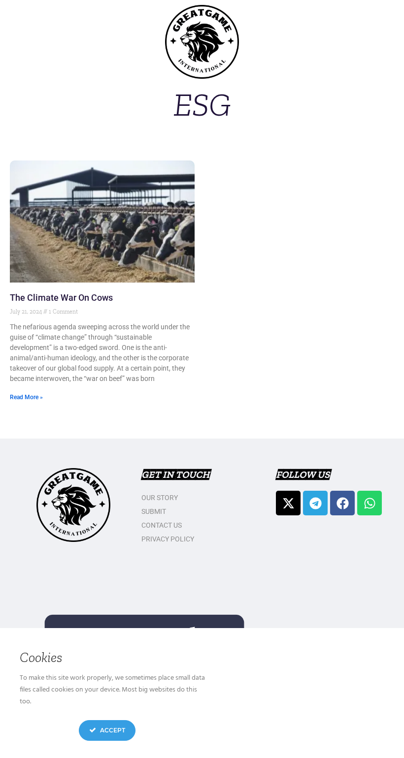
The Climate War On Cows (61, 297)
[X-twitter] (288, 503)
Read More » (26, 397)
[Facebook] (342, 503)
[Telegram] (315, 503)
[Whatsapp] (369, 503)
